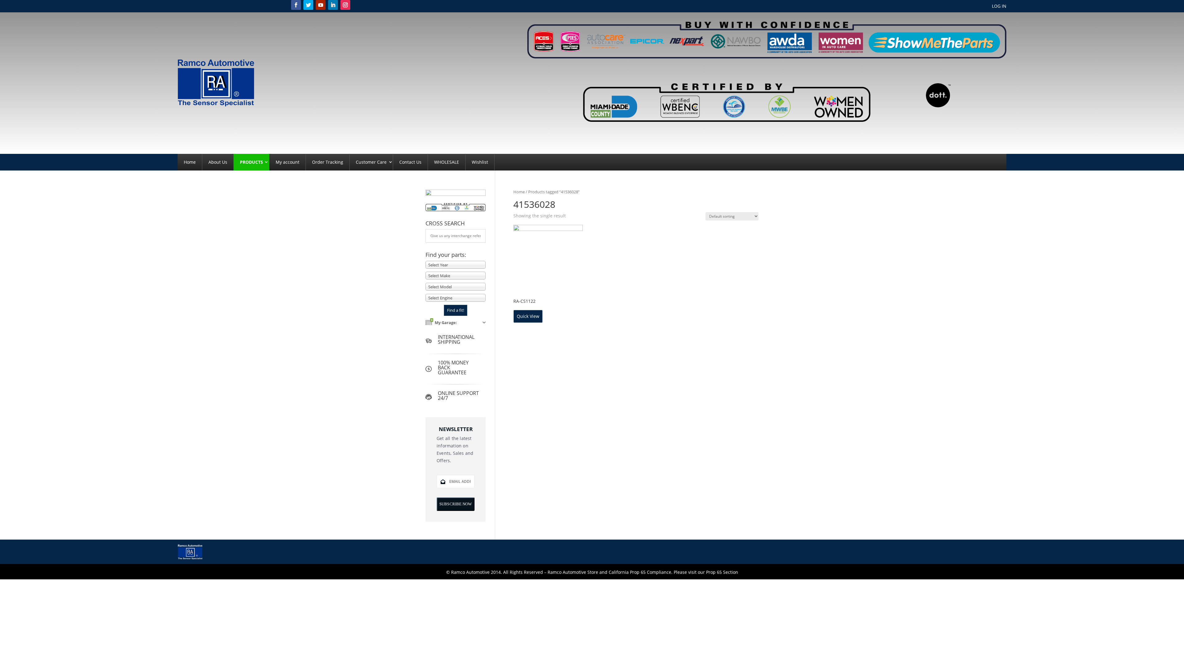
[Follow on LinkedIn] (333, 5)
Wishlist (480, 162)
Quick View (528, 316)
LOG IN (999, 6)
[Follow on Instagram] (345, 5)
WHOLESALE (446, 162)
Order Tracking (327, 162)
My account (287, 162)
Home (190, 162)
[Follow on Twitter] (308, 5)
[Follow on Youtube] (321, 5)
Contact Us (410, 162)
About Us (217, 162)
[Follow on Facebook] (296, 5)
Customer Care (371, 162)
